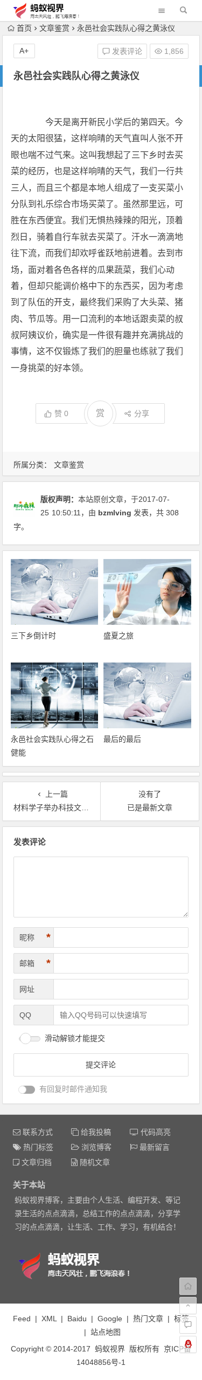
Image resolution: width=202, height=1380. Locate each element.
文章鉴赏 (54, 28)
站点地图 (105, 1332)
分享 (141, 413)
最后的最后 (122, 739)
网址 (26, 989)
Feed (22, 1318)
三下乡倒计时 (33, 635)
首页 (24, 28)
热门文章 (148, 1318)
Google (109, 1318)
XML (49, 1318)
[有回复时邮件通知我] (27, 1090)
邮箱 (35, 963)
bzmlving (114, 512)
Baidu (77, 1318)
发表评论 (126, 51)
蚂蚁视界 (110, 1348)
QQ (25, 1015)
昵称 (35, 937)
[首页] (188, 1286)
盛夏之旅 (118, 635)
